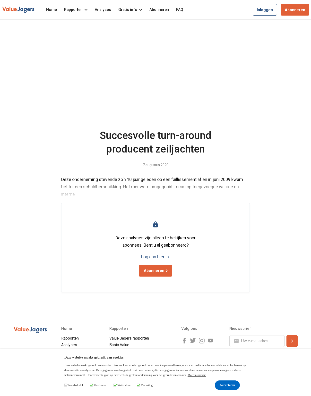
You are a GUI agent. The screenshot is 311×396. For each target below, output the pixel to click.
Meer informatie (197, 375)
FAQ (179, 9)
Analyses (103, 9)
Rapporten (73, 9)
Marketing (147, 385)
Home (51, 9)
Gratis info (127, 9)
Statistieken (123, 385)
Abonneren (159, 9)
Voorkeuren (100, 385)
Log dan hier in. (155, 256)
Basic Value (119, 344)
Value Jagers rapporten (129, 338)
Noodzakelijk (76, 385)
